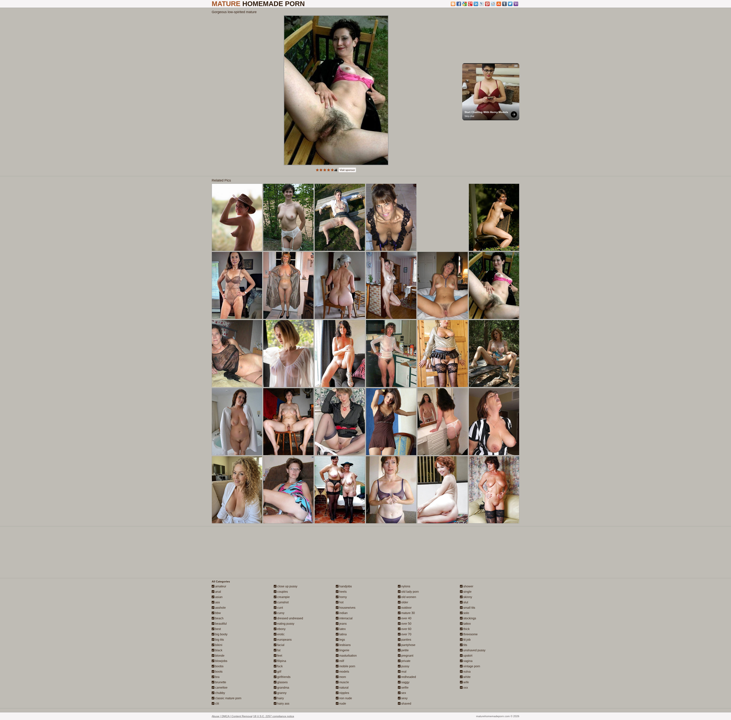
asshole (220, 607)
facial (280, 645)
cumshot (282, 602)
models (343, 671)
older (404, 602)
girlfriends (283, 677)
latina (342, 634)
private (405, 661)
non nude (345, 698)
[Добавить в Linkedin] (476, 4)
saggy (405, 682)
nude (342, 703)
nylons (405, 586)
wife (466, 682)
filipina (281, 661)
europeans (284, 639)
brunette (220, 682)
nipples (343, 693)
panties (406, 639)
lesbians (344, 645)
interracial (345, 618)
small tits (469, 607)
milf (341, 661)
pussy (405, 666)
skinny (467, 597)
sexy (404, 698)
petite (405, 650)
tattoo (467, 623)
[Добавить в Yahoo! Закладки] (516, 4)
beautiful (220, 623)
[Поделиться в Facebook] (458, 4)
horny (342, 597)
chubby (219, 693)
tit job (467, 639)
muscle (343, 682)
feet (279, 655)
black (218, 650)
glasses (282, 682)
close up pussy (286, 586)
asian (218, 597)
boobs (218, 666)
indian (343, 613)
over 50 (406, 623)
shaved (406, 703)
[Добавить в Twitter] (510, 4)
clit (216, 703)
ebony (281, 629)
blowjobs (220, 661)
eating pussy (285, 623)
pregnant (407, 655)
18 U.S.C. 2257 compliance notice (273, 716)
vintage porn (471, 666)
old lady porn (410, 591)
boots (218, 671)
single (467, 591)
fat (278, 650)
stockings (469, 618)
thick (466, 629)
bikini (218, 645)
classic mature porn (227, 698)
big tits (219, 639)
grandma (282, 687)
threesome (470, 634)
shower (468, 586)
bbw (217, 613)
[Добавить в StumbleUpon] (498, 4)
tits (465, 645)
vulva (467, 671)
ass (217, 602)
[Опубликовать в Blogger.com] (453, 4)
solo (466, 613)
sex (403, 693)
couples (282, 591)
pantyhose (408, 645)
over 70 (406, 634)
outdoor (406, 607)
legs (341, 639)
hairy (280, 698)
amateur (220, 586)
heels (342, 591)
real (403, 671)
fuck (279, 666)
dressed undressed (289, 618)
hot (340, 602)
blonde (219, 655)
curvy (280, 613)
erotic (280, 634)
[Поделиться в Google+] (470, 4)
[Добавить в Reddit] (493, 4)
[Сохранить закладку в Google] (464, 4)
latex (342, 629)
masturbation (347, 655)
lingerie (343, 650)
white (467, 677)
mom (342, 677)
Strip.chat (469, 116)
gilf (278, 671)
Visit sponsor (347, 169)
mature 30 (408, 613)
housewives (346, 607)
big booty (220, 634)
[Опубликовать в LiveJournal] (481, 4)
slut (465, 602)
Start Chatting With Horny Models (486, 112)
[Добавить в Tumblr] (504, 4)
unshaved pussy (474, 650)
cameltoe (220, 687)
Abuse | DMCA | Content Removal (232, 716)
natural (343, 687)
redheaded (408, 677)
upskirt (467, 655)
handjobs (345, 586)
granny (281, 693)
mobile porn (346, 666)
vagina (467, 661)
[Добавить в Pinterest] (487, 4)
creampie (283, 597)
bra (216, 677)
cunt (279, 607)
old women (408, 597)
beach (218, 618)
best (217, 629)
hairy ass (282, 703)
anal (217, 591)
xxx (465, 687)
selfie (405, 687)
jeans (342, 623)
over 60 (406, 629)
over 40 (406, 618)
